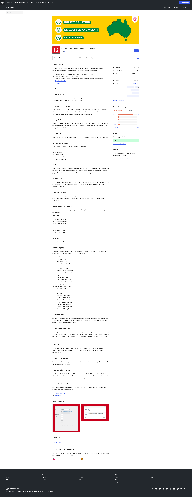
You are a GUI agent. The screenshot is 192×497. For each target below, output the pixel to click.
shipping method (135, 90)
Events (116, 477)
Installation (79, 58)
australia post (131, 87)
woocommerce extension (133, 96)
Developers (81, 479)
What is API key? (57, 442)
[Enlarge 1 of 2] (78, 406)
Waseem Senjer (68, 51)
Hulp (138, 58)
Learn (80, 474)
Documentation (59, 83)
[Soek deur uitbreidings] (21, 12)
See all (138, 127)
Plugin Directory (10, 7)
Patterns (44, 482)
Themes (44, 477)
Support (81, 477)
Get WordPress (185, 2)
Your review (116, 127)
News (7, 477)
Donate (117, 479)
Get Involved (118, 474)
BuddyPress (154, 482)
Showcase (44, 474)
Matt (153, 477)
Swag (117, 482)
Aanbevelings (69, 58)
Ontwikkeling (89, 58)
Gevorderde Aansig (118, 100)
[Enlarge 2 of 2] (107, 406)
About (7, 474)
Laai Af (137, 50)
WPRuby (86, 459)
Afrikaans (22, 488)
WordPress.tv (83, 482)
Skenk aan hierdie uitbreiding (121, 159)
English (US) (137, 83)
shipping (137, 87)
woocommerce (135, 93)
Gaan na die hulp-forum (119, 144)
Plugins (44, 479)
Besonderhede (58, 58)
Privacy (8, 482)
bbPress (154, 479)
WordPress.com (155, 474)
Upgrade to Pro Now (60, 81)
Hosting (8, 479)
